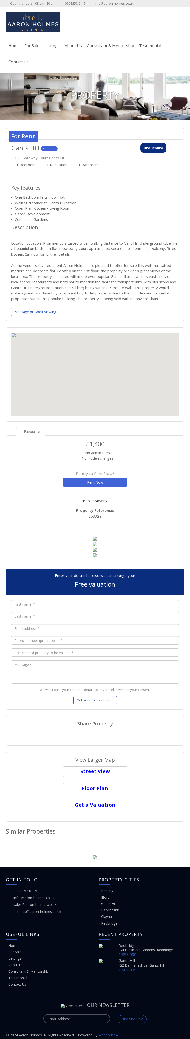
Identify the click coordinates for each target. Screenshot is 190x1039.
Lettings (52, 45)
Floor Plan (95, 788)
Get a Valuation (95, 804)
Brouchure (153, 147)
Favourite (31, 431)
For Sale (31, 45)
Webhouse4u (108, 1035)
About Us (73, 45)
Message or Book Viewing (35, 311)
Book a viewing (95, 500)
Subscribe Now (132, 1019)
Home (14, 45)
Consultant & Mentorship (110, 45)
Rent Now (95, 482)
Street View (95, 771)
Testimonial (150, 45)
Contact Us (18, 62)
